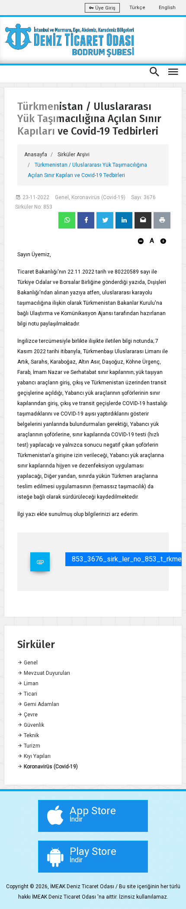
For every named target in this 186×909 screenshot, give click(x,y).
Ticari (29, 694)
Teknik (30, 735)
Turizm (31, 746)
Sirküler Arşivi (74, 155)
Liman (30, 683)
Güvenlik (33, 725)
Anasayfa (35, 155)
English (167, 7)
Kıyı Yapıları (36, 756)
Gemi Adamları (40, 704)
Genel (30, 663)
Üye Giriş (104, 8)
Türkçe (137, 7)
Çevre (30, 715)
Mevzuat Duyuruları (46, 673)
